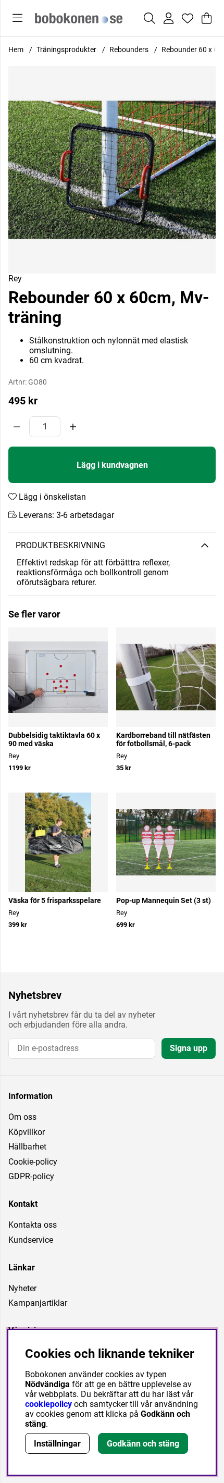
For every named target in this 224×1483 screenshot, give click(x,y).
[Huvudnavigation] (17, 18)
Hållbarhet (27, 1147)
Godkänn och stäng (143, 1444)
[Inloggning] (168, 18)
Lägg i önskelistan (51, 497)
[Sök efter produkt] (149, 18)
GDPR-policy (31, 1176)
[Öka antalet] (73, 426)
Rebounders (128, 49)
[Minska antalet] (16, 426)
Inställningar (57, 1444)
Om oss (22, 1117)
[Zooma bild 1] (112, 170)
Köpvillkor (26, 1132)
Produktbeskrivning (60, 545)
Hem (15, 49)
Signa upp (188, 1048)
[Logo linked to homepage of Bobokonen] (78, 18)
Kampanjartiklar (37, 1303)
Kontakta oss (32, 1225)
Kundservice (30, 1240)
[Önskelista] (187, 18)
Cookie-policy (32, 1162)
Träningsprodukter (66, 49)
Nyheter (22, 1288)
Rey (15, 278)
